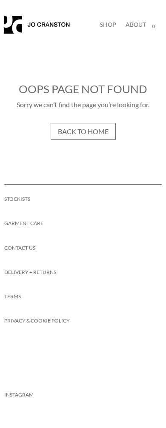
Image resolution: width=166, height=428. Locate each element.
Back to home (83, 131)
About (136, 24)
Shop (108, 24)
